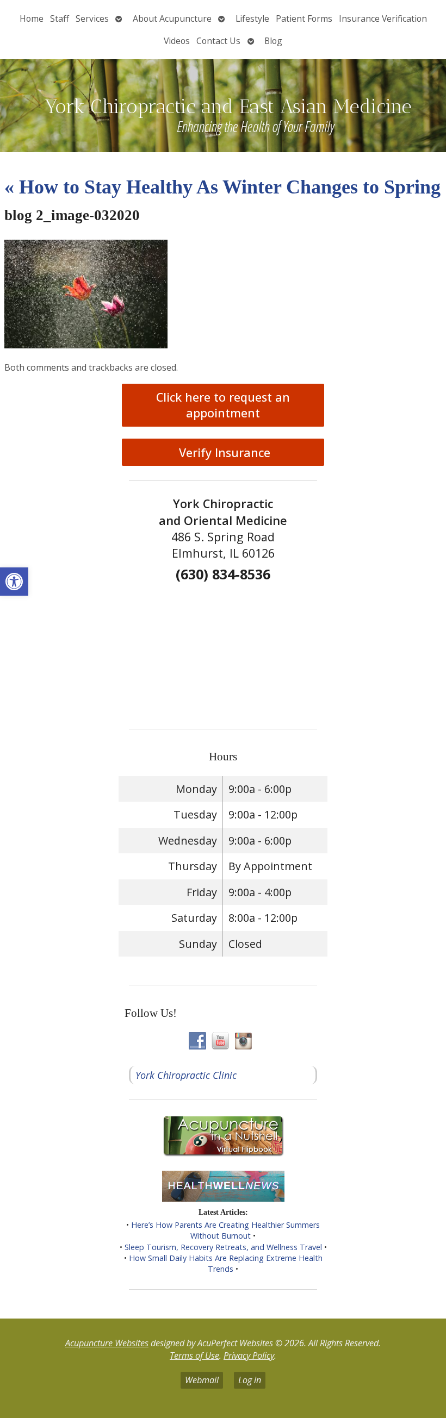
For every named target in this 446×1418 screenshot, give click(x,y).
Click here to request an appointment (223, 405)
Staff (59, 18)
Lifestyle (252, 18)
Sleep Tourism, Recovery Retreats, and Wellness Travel (223, 1247)
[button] (14, 581)
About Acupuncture (172, 18)
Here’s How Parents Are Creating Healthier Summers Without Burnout (225, 1230)
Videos (177, 41)
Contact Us (218, 41)
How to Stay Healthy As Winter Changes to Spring (222, 187)
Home (32, 18)
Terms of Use (194, 1355)
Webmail (202, 1380)
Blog (273, 41)
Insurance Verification (383, 18)
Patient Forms (304, 18)
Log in (249, 1380)
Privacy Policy (249, 1355)
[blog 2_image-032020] (86, 344)
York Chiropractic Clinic (186, 1075)
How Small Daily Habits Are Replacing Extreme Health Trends (226, 1263)
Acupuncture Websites (106, 1343)
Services (92, 18)
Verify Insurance (223, 452)
